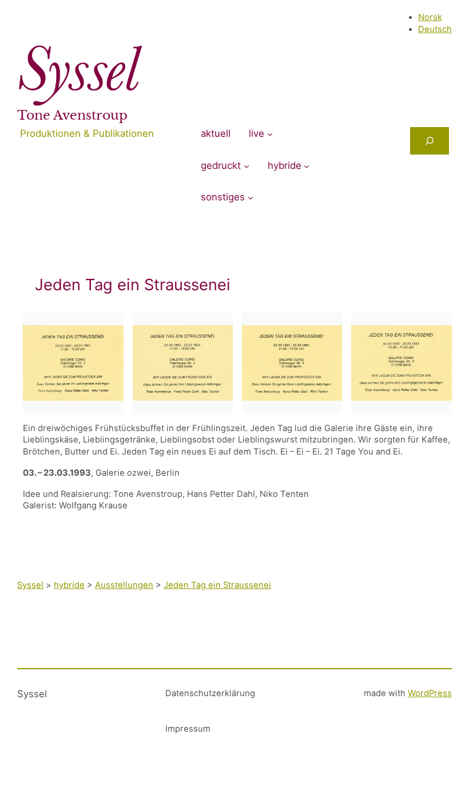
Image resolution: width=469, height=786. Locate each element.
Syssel (32, 694)
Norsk (430, 17)
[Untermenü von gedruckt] (246, 166)
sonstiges (223, 197)
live (256, 133)
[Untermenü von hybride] (306, 166)
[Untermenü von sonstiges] (250, 197)
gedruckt (221, 165)
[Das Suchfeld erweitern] (429, 141)
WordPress (430, 693)
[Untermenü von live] (270, 134)
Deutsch (435, 29)
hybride (284, 165)
